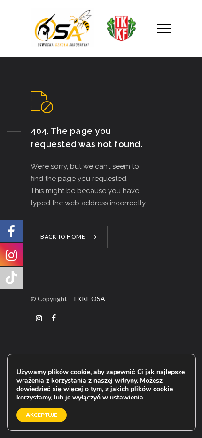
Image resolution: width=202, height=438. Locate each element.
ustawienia (126, 397)
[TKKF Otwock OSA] (87, 28)
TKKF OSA (88, 299)
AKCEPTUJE (41, 415)
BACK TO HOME (62, 236)
